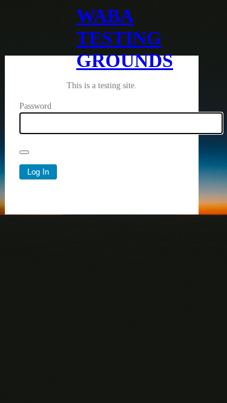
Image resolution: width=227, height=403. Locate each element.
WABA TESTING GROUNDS (101, 30)
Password (35, 106)
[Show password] (24, 152)
